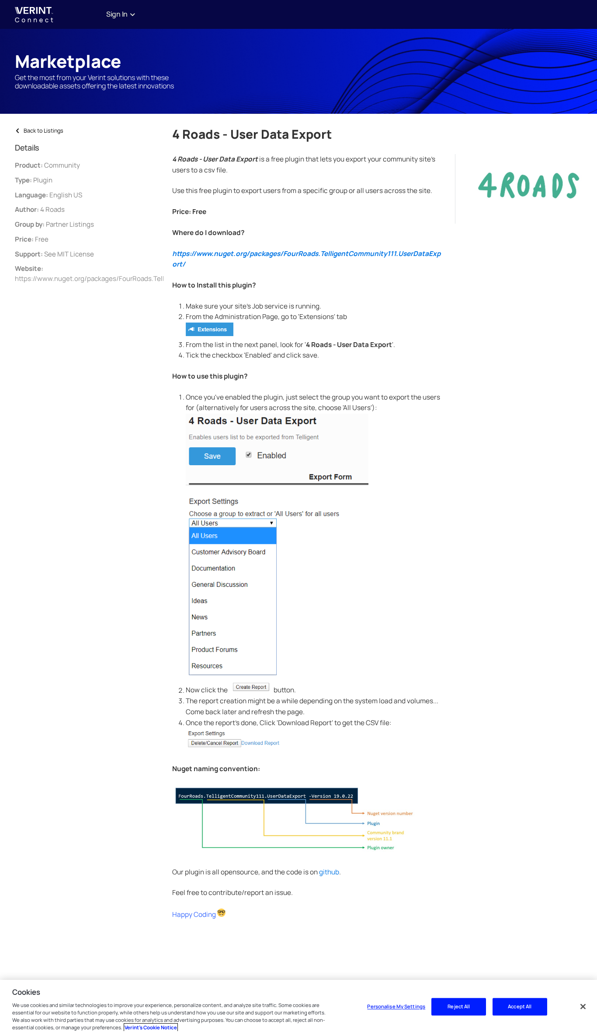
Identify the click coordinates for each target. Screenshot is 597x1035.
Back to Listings (43, 130)
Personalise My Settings (396, 1006)
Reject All (459, 1006)
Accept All (519, 1006)
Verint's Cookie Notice (151, 1027)
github (329, 872)
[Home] (58, 14)
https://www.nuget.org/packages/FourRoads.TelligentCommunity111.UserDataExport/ (146, 278)
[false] (583, 1006)
